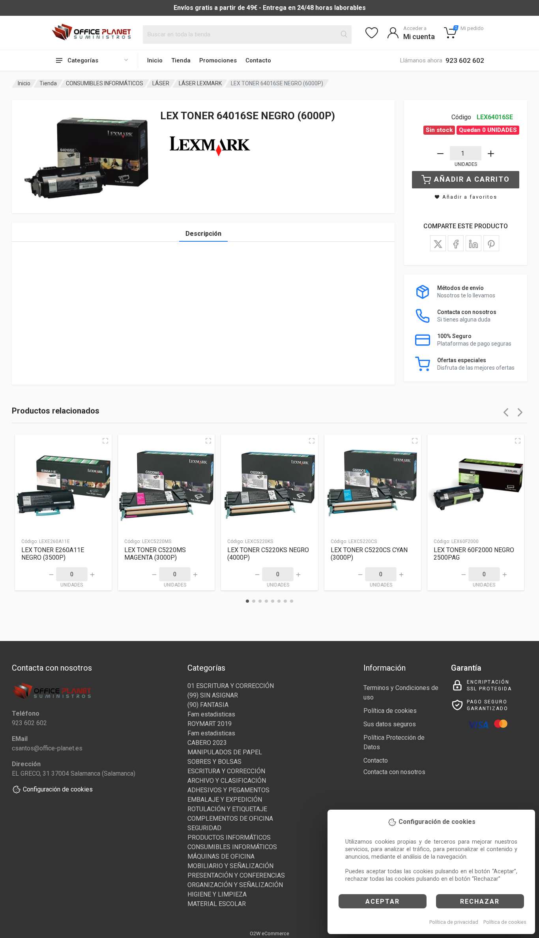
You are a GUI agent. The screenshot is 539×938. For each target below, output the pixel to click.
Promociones (218, 60)
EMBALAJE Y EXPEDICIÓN (224, 799)
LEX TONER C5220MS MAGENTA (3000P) (155, 553)
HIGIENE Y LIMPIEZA (217, 894)
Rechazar (480, 901)
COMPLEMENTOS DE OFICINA (230, 818)
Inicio (155, 60)
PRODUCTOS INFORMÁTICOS (229, 837)
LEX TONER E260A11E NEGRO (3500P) (52, 553)
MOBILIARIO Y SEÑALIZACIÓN (230, 866)
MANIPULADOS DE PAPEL (224, 752)
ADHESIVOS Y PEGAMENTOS (228, 790)
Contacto (258, 60)
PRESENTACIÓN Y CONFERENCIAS (236, 875)
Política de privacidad (453, 922)
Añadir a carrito (472, 179)
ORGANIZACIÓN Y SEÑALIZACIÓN (235, 885)
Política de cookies (504, 922)
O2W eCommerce (269, 933)
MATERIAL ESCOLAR (216, 904)
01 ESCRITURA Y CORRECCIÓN (230, 686)
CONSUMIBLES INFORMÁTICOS (104, 83)
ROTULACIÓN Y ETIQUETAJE (227, 809)
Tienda (181, 60)
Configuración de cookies (58, 789)
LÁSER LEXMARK (200, 83)
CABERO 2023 (207, 742)
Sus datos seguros (389, 724)
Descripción (203, 233)
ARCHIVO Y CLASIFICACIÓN (226, 780)
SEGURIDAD (204, 828)
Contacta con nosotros (394, 772)
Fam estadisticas (211, 714)
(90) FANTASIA (207, 705)
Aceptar (382, 901)
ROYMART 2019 (209, 723)
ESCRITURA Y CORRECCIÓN (226, 771)
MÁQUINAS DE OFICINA (221, 856)
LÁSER (160, 83)
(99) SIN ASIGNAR (212, 695)
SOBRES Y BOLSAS (214, 761)
